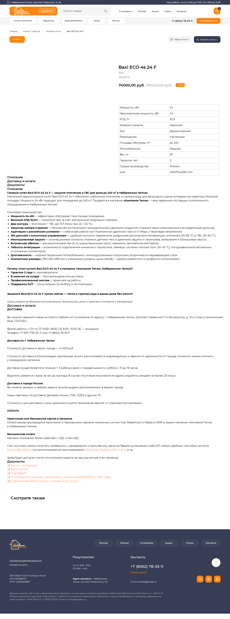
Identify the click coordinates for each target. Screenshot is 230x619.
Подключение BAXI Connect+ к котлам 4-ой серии (44, 481)
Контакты (181, 11)
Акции (155, 11)
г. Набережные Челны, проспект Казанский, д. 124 (35, 2)
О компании (125, 11)
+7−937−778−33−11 (31, 332)
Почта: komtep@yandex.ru (143, 582)
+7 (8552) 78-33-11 (182, 21)
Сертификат (19, 473)
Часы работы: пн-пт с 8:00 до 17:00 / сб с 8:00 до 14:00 (193, 2)
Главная (13, 31)
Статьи (167, 11)
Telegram (105, 449)
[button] (208, 21)
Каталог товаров (31, 31)
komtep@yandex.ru (19, 449)
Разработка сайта (18, 565)
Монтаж (142, 11)
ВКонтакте (119, 449)
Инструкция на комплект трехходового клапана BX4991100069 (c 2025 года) (61, 477)
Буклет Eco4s (19, 469)
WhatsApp (91, 449)
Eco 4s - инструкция (24, 465)
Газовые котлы (53, 31)
